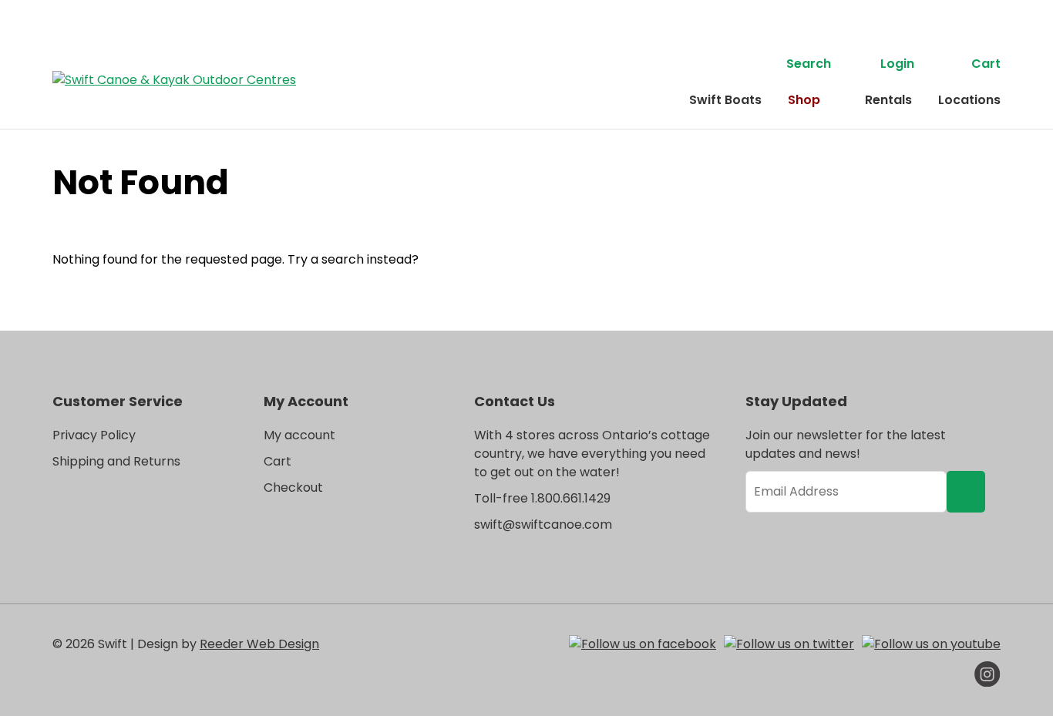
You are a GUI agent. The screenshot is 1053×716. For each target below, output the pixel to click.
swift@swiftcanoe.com (543, 524)
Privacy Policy (94, 435)
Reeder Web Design (259, 644)
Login (897, 63)
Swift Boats (725, 100)
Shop (804, 100)
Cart (986, 63)
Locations (969, 100)
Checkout (293, 487)
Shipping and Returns (116, 461)
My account (299, 435)
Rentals (888, 100)
